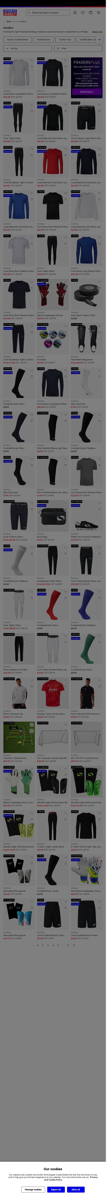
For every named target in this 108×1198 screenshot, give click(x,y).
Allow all (76, 1189)
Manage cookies (33, 1189)
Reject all (56, 1189)
